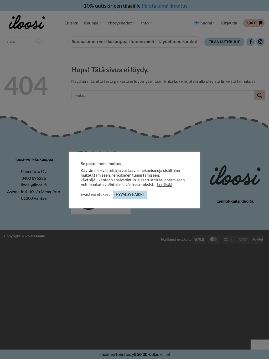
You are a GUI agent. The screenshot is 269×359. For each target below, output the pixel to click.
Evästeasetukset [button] (95, 194)
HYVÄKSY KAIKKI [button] (130, 194)
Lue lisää (164, 184)
